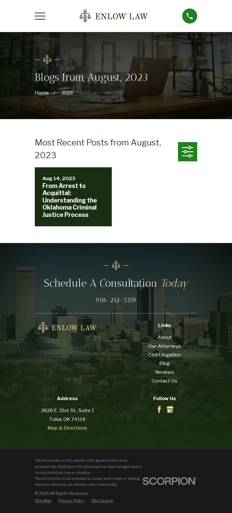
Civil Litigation (165, 355)
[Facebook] (159, 409)
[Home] (114, 16)
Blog (164, 363)
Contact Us (164, 381)
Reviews (164, 372)
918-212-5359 (116, 300)
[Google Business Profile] (170, 409)
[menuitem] (43, 500)
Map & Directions (67, 428)
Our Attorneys (164, 346)
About (164, 337)
